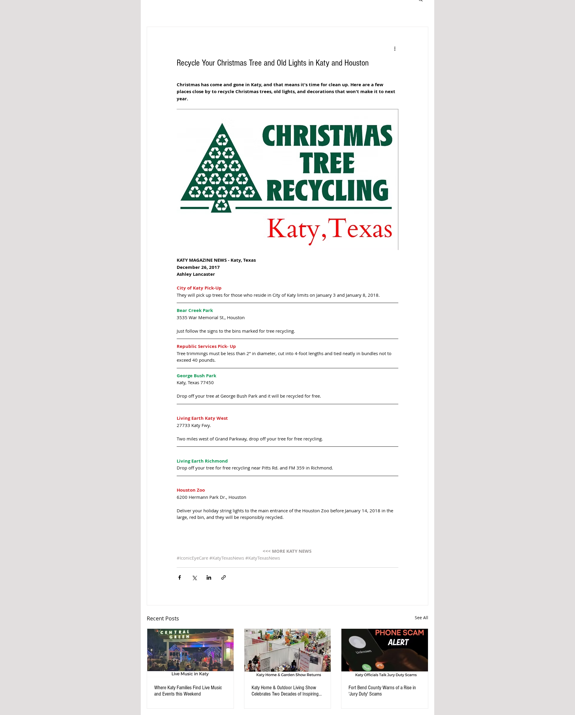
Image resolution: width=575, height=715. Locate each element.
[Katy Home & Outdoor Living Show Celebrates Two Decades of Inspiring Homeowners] (287, 653)
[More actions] (394, 48)
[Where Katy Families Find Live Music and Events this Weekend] (190, 653)
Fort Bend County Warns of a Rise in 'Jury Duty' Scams (382, 690)
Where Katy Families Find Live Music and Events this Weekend (188, 690)
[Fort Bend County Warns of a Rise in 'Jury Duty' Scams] (384, 653)
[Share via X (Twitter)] (194, 577)
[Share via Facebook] (179, 577)
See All (421, 617)
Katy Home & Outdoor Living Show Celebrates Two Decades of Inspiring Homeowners (285, 690)
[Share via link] (223, 577)
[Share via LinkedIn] (209, 577)
